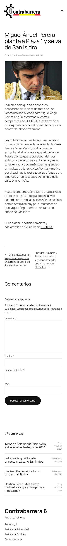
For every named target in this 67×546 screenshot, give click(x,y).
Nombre (9, 356)
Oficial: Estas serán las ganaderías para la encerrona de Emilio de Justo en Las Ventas (17, 260)
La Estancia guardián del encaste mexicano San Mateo (24, 460)
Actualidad (37, 55)
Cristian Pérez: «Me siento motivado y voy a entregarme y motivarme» (25, 487)
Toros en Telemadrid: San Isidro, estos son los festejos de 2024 (26, 445)
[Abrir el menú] (62, 11)
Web (7, 383)
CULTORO (47, 227)
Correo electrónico (14, 369)
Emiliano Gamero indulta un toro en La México (22, 473)
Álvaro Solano (22, 55)
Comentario (11, 318)
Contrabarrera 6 (26, 511)
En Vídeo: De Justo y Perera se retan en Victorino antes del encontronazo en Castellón (46, 260)
